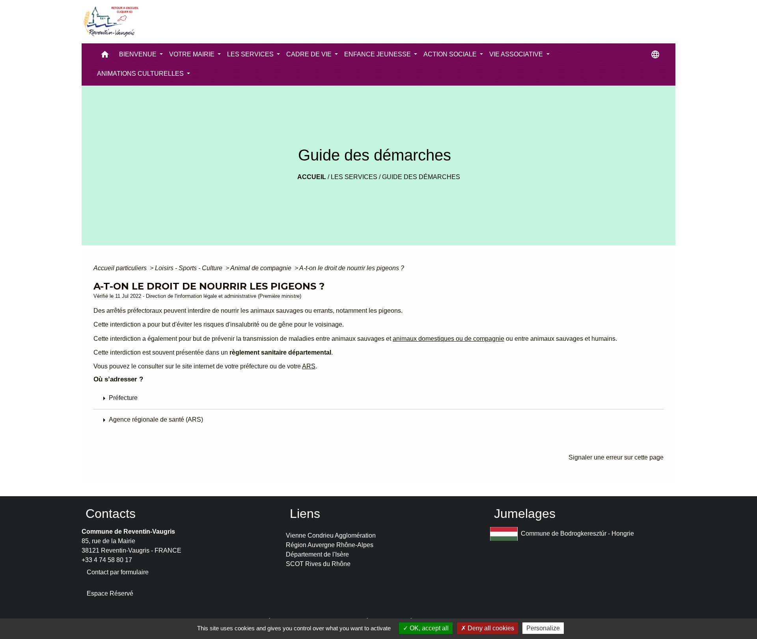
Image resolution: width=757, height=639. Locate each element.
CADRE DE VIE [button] (309, 54)
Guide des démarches (421, 177)
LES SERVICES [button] (251, 54)
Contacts (111, 513)
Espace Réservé (110, 593)
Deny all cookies (490, 628)
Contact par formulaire (118, 572)
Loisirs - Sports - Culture (189, 268)
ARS (308, 366)
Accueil (311, 177)
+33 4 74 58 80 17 (107, 560)
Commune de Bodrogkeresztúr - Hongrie (577, 533)
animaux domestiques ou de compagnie (448, 338)
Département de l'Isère (317, 554)
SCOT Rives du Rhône (318, 564)
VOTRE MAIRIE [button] (192, 54)
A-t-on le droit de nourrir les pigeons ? (351, 268)
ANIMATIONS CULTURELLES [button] (141, 73)
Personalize (543, 628)
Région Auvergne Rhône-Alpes (329, 545)
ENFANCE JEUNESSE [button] (378, 54)
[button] (105, 56)
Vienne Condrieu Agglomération (331, 535)
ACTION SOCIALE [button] (450, 54)
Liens (305, 513)
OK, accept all (428, 628)
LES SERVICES (354, 177)
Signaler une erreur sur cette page (616, 457)
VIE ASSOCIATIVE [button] (516, 54)
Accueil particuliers (120, 268)
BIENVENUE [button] (138, 54)
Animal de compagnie (261, 268)
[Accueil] (110, 21)
